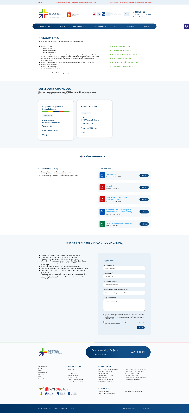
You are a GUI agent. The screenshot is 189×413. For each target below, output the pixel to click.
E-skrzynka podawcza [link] (75, 379)
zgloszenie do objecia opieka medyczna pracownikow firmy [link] (119, 210)
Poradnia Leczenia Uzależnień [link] (135, 371)
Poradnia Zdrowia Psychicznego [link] (135, 369)
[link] (186, 26)
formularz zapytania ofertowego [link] (119, 223)
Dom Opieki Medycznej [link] (132, 379)
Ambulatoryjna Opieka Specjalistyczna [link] (105, 372)
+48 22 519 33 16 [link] (88, 123)
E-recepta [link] (71, 371)
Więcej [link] (44, 135)
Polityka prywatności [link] (144, 408)
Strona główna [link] (44, 26)
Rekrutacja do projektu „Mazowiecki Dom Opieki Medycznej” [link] (52, 2)
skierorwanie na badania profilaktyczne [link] (116, 198)
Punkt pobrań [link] (102, 377)
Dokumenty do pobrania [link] (76, 381)
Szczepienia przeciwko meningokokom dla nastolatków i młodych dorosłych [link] (112, 2)
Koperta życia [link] (72, 377)
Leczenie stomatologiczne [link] (106, 381)
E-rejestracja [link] (72, 373)
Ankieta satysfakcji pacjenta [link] (134, 391)
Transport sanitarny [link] (131, 375)
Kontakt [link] (147, 26)
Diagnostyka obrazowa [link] (105, 375)
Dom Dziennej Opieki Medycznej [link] (135, 377)
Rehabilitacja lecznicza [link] (105, 379)
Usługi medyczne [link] (103, 391)
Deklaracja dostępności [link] (129, 408)
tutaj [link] (113, 318)
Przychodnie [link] (99, 26)
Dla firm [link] (130, 26)
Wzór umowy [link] (112, 174)
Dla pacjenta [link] (78, 26)
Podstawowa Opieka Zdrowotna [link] (108, 369)
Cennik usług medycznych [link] (106, 393)
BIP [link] (39, 377)
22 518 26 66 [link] (140, 12)
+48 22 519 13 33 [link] (49, 126)
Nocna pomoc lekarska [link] (132, 373)
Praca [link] (116, 26)
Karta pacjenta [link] (73, 375)
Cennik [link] (109, 186)
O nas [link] (61, 26)
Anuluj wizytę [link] (72, 369)
